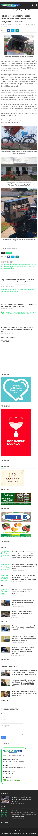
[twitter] (19, 830)
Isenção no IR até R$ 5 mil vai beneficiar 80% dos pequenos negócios (21, 799)
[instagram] (22, 830)
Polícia (9, 253)
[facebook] (16, 830)
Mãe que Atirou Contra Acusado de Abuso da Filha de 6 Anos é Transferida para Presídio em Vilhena (18, 329)
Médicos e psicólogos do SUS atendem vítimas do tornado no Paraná (21, 613)
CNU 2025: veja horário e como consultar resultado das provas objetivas (21, 592)
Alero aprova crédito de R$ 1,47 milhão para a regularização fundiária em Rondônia (24, 628)
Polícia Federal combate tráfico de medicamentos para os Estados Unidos (22, 602)
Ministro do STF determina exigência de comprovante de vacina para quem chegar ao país (24, 693)
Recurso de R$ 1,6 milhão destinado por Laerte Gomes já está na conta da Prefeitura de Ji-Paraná (23, 638)
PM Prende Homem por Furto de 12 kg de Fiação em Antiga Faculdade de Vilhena (24, 566)
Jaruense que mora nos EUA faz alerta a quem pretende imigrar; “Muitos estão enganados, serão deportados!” (24, 672)
